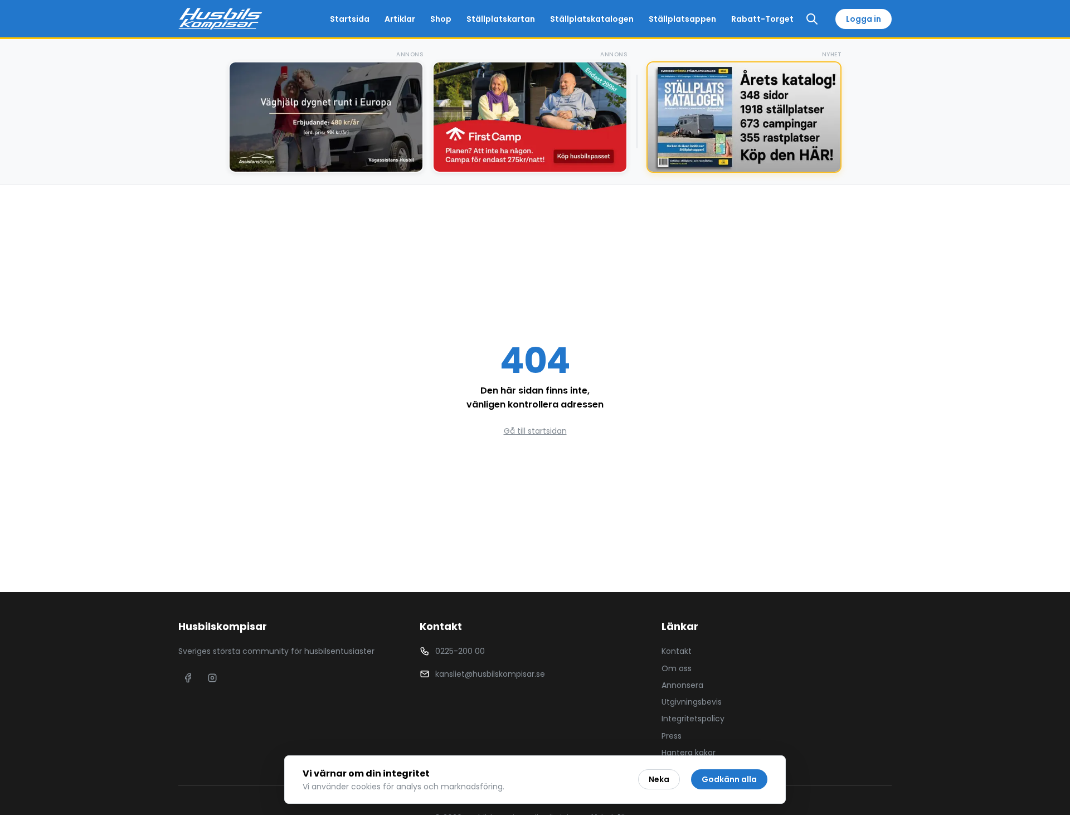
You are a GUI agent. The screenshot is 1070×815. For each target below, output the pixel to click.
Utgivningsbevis (692, 701)
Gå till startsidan (535, 430)
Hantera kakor (689, 752)
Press (672, 735)
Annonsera (682, 685)
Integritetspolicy (693, 718)
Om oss (677, 668)
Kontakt (677, 651)
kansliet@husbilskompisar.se (490, 674)
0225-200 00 (460, 651)
